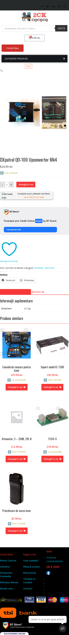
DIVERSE (38, 267)
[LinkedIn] (53, 6)
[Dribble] (59, 6)
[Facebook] (42, 6)
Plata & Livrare (31, 566)
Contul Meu (12, 48)
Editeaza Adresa (9, 582)
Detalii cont (6, 588)
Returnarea (29, 572)
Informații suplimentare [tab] (15, 291)
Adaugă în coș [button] (15, 387)
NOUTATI (49, 267)
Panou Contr (7, 560)
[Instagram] (64, 6)
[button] (1, 70)
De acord (10, 630)
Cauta (61, 28)
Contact (27, 588)
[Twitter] (48, 6)
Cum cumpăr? (31, 560)
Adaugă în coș (26, 184)
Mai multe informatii (46, 623)
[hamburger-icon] (28, 66)
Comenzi (5, 566)
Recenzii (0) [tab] (38, 291)
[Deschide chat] (62, 628)
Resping (26, 630)
